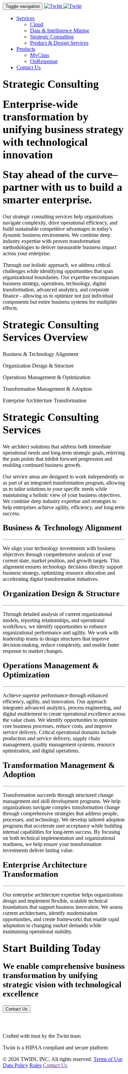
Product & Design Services (59, 43)
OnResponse (44, 61)
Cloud (36, 24)
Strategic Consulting (52, 37)
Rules (35, 1065)
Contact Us (28, 67)
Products (25, 49)
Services (25, 18)
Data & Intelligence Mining (59, 30)
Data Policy (15, 1065)
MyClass (39, 55)
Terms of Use (108, 1059)
